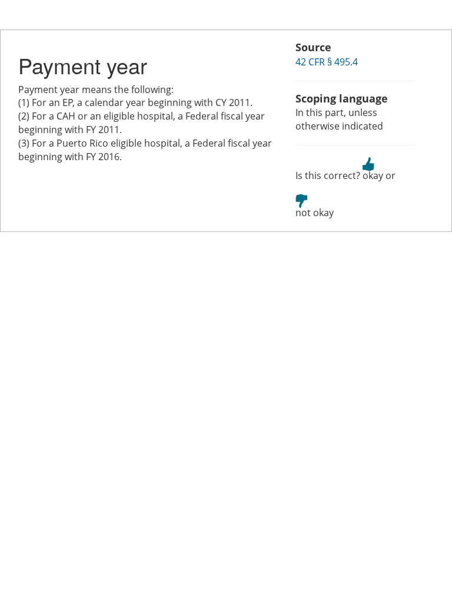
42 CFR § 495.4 (326, 61)
